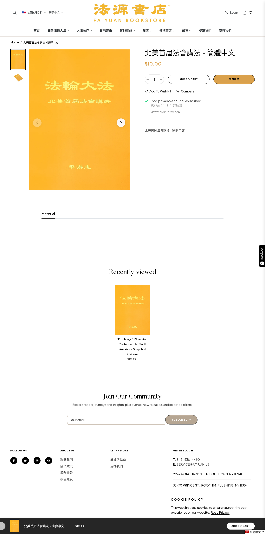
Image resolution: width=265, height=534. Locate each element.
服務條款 (66, 473)
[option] (79, 119)
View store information (165, 112)
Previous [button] (37, 122)
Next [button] (121, 122)
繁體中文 (54, 12)
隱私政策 (66, 466)
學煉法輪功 (118, 460)
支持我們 (116, 466)
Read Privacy (220, 512)
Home (15, 42)
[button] (14, 12)
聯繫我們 (66, 460)
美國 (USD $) (34, 12)
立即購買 (234, 79)
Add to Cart (240, 526)
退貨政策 (66, 479)
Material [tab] (48, 213)
